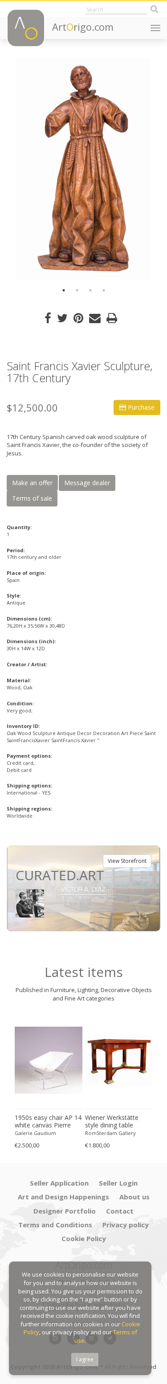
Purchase (140, 407)
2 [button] (77, 290)
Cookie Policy (83, 1238)
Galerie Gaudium (35, 1133)
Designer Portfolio (64, 1210)
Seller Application (59, 1182)
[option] (83, 169)
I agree (85, 1359)
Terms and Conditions (55, 1224)
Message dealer (87, 482)
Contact (120, 1210)
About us (134, 1196)
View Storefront (127, 861)
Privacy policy (125, 1224)
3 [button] (90, 290)
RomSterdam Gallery (110, 1133)
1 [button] (63, 290)
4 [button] (103, 290)
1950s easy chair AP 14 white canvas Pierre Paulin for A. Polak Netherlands (48, 1122)
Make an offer (32, 482)
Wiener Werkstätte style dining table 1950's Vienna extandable (111, 1122)
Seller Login (118, 1182)
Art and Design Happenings (63, 1196)
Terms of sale (32, 498)
